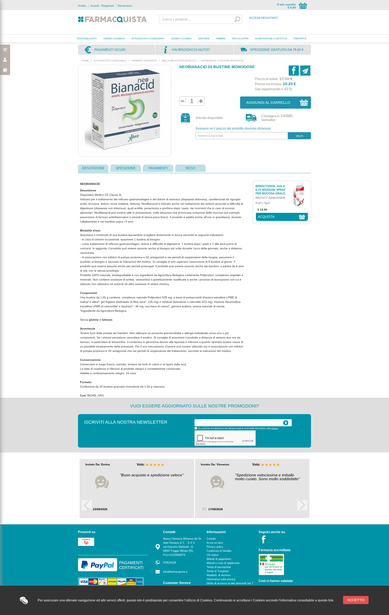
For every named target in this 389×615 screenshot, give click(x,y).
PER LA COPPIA (240, 38)
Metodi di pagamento (219, 558)
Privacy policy (215, 546)
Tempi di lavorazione (219, 567)
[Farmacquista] (112, 19)
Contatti (211, 538)
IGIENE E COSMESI (181, 38)
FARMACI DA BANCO (114, 38)
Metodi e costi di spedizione (223, 563)
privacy (274, 428)
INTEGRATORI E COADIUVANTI (148, 38)
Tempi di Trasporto (218, 571)
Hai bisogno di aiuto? (191, 49)
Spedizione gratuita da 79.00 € (277, 49)
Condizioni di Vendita (219, 550)
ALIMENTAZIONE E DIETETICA (271, 38)
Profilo (82, 5)
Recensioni (125, 5)
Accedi (94, 5)
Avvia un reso (215, 542)
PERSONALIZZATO (87, 38)
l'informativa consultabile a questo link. (306, 600)
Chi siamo (212, 554)
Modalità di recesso (218, 575)
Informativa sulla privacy (221, 579)
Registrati (108, 5)
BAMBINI (220, 38)
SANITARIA (203, 38)
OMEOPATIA (300, 38)
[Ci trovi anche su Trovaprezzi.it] (86, 541)
